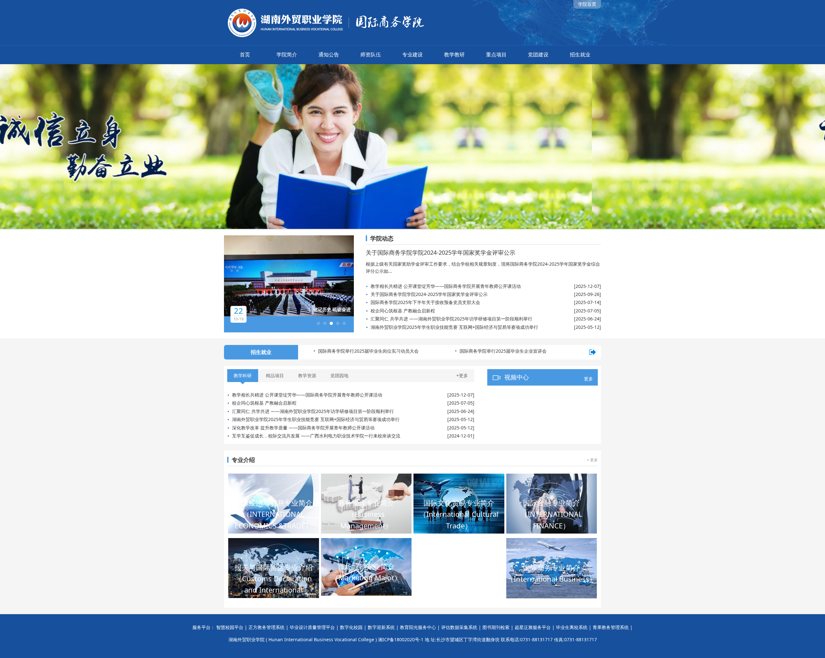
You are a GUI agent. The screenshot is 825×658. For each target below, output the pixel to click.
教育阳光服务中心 (418, 627)
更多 (588, 379)
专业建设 (412, 54)
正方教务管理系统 (266, 627)
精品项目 (275, 375)
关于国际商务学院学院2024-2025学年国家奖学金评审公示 (440, 252)
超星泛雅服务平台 (533, 627)
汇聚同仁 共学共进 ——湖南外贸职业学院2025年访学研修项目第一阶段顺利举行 (451, 319)
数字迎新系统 (381, 627)
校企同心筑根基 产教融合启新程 (403, 311)
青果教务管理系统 (611, 627)
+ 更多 (592, 460)
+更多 (462, 375)
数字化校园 (351, 627)
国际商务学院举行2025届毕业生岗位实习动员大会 (510, 351)
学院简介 (287, 54)
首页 (245, 54)
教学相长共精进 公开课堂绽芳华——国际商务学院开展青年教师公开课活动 (446, 286)
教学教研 (454, 54)
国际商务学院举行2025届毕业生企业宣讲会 (361, 351)
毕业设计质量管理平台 (312, 627)
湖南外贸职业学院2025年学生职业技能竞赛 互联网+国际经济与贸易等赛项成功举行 (454, 327)
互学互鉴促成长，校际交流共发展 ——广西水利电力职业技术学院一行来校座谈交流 (316, 436)
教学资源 (307, 375)
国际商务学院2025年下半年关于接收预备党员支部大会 (425, 302)
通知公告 (328, 54)
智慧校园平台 (229, 627)
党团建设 (538, 54)
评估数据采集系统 (459, 627)
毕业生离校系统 (571, 627)
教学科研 (243, 375)
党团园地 (339, 375)
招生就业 (580, 54)
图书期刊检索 (496, 627)
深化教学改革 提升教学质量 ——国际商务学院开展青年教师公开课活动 (303, 428)
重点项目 (496, 54)
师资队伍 (370, 54)
